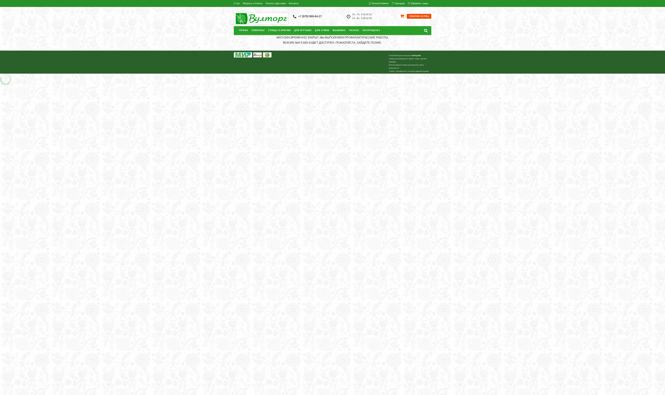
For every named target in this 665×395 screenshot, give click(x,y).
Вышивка (339, 30)
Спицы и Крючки (279, 30)
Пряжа (243, 30)
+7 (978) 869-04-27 (310, 16)
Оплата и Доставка (276, 3)
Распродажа (371, 30)
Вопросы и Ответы (253, 3)
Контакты (294, 3)
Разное (354, 30)
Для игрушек (303, 30)
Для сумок (322, 30)
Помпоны (258, 30)
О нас (237, 3)
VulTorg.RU (416, 55)
